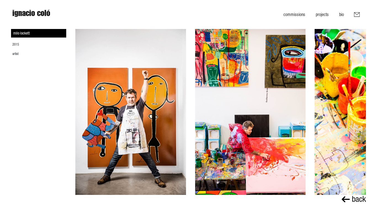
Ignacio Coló (31, 14)
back (358, 198)
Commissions (294, 14)
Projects (322, 14)
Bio (341, 14)
